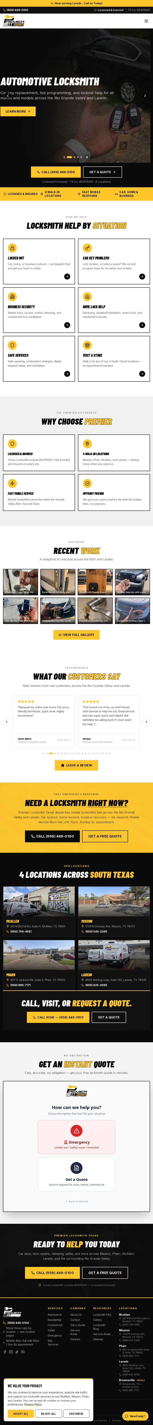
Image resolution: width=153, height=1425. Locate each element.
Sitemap (98, 1339)
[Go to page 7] (64, 753)
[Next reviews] (146, 721)
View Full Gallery (79, 635)
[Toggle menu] (146, 21)
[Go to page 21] (106, 753)
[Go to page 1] (43, 753)
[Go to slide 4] (78, 157)
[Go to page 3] (49, 753)
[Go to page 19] (100, 753)
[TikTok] (17, 1352)
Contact (75, 1319)
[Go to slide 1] (64, 157)
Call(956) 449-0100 (55, 836)
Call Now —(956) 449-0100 (60, 1017)
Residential (54, 1319)
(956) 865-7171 (20, 985)
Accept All (20, 1413)
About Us (76, 1314)
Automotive (55, 1314)
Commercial (55, 1325)
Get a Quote (100, 172)
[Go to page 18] (97, 753)
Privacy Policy (33, 1404)
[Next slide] (145, 96)
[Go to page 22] (109, 753)
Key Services (53, 1342)
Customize (76, 1413)
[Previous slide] (8, 96)
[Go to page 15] (88, 753)
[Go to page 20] (103, 753)
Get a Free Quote (105, 836)
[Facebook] (5, 1352)
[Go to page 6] (61, 753)
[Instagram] (11, 1352)
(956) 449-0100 (18, 1322)
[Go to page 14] (85, 753)
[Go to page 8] (67, 753)
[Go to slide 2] (68, 157)
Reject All (48, 1413)
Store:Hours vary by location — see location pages (20, 1331)
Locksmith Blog (99, 1326)
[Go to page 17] (94, 753)
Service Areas (75, 1332)
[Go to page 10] (73, 753)
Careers (75, 1339)
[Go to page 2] (46, 753)
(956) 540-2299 (96, 931)
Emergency (55, 1335)
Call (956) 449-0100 (58, 172)
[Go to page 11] (76, 753)
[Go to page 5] (58, 753)
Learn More (18, 111)
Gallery (97, 1319)
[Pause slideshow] (87, 157)
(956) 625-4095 (96, 985)
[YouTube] (23, 1352)
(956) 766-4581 (21, 931)
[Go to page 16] (91, 753)
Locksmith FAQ (102, 1314)
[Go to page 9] (70, 753)
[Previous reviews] (6, 721)
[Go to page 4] (54, 753)
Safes (51, 1330)
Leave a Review (79, 765)
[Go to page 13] (82, 753)
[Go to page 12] (79, 753)
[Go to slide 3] (72, 157)
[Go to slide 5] (81, 157)
